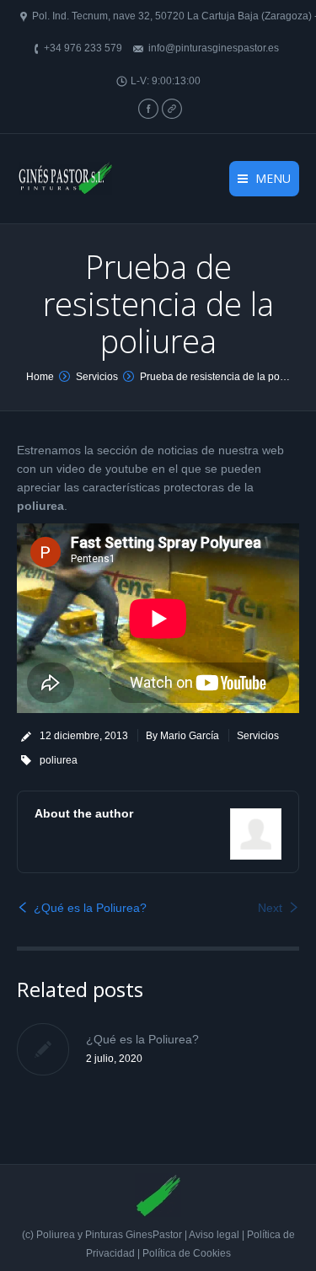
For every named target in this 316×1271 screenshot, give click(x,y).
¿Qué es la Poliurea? (90, 907)
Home (40, 377)
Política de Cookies (186, 1253)
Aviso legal (215, 1235)
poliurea (59, 760)
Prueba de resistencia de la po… (215, 377)
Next (270, 907)
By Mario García (182, 736)
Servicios (97, 377)
